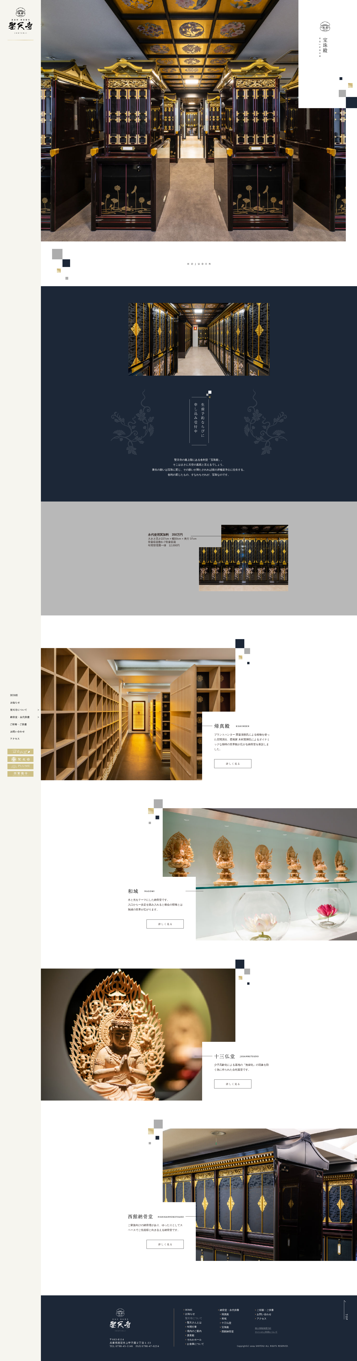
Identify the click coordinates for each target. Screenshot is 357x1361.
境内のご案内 (194, 1331)
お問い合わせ (264, 1314)
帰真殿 (225, 1314)
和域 (224, 1318)
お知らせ (190, 1314)
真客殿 (190, 1335)
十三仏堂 (226, 1322)
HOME (188, 1309)
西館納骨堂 (228, 1331)
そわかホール (194, 1339)
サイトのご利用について (266, 1332)
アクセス (261, 1318)
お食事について (195, 1344)
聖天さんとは (194, 1322)
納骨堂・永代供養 (229, 1310)
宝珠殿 (225, 1327)
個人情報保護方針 (263, 1328)
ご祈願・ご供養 (265, 1310)
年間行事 (192, 1326)
